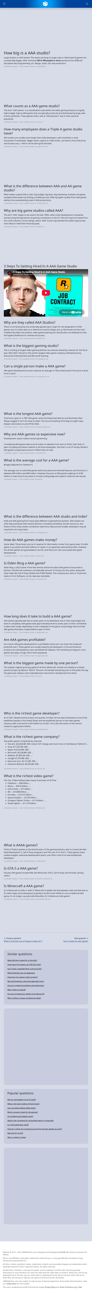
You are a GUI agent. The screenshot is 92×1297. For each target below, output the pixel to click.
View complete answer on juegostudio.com (34, 632)
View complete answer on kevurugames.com (34, 376)
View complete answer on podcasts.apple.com (35, 427)
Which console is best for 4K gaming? (22, 1112)
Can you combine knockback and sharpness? (25, 985)
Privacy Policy (50, 1287)
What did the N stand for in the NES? (22, 960)
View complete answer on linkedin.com (32, 338)
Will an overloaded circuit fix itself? (21, 1099)
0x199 (62, 1252)
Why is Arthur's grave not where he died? (24, 998)
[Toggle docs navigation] (4, 3)
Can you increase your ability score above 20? (25, 994)
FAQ (80, 1287)
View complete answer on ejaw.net (31, 479)
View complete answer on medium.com (33, 861)
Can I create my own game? (75, 941)
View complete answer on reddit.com (32, 227)
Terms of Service (66, 1287)
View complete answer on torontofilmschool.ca (35, 899)
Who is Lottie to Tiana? (16, 1137)
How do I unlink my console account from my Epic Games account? (34, 1129)
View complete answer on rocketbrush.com (34, 203)
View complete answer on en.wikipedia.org (34, 359)
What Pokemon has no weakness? (21, 973)
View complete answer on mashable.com (33, 579)
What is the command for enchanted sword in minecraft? (30, 1120)
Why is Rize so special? (16, 990)
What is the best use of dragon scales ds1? (23, 941)
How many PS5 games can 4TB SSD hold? (24, 964)
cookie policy (11, 1284)
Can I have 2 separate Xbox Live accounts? (24, 969)
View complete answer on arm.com (31, 122)
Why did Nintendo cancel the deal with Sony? (25, 981)
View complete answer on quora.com (32, 556)
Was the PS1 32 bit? (15, 1133)
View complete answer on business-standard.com (36, 879)
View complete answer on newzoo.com (32, 769)
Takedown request (11, 66)
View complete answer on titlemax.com (33, 808)
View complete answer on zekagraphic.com (34, 533)
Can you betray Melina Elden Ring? (21, 1108)
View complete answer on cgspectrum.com (34, 146)
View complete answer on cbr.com (31, 676)
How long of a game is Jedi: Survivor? (22, 977)
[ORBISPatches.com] (45, 3)
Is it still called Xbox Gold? (18, 1125)
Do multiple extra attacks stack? (20, 1116)
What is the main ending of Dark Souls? (23, 1104)
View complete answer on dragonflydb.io (33, 66)
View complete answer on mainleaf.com (33, 453)
